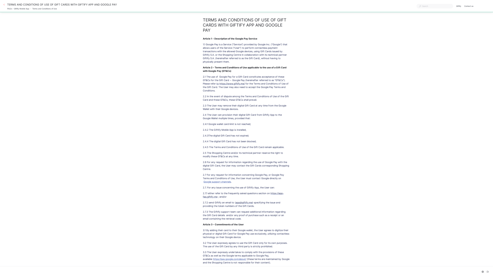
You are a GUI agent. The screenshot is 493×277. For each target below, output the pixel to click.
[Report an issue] (487, 271)
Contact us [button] (468, 6)
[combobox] (434, 6)
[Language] (482, 271)
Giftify (458, 6)
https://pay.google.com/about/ (229, 259)
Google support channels (217, 181)
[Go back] (4, 4)
